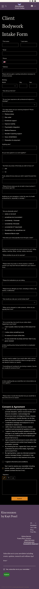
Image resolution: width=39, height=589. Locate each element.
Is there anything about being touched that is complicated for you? (18, 346)
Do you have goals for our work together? (14, 152)
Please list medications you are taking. (13, 280)
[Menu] (3, 6)
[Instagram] (30, 1)
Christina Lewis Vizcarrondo (18, 587)
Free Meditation (34, 532)
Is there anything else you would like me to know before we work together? (19, 382)
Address (5, 67)
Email (4, 50)
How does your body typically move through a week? (17, 237)
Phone (4, 58)
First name (5, 41)
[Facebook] (32, 1)
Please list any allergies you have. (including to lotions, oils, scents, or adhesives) (19, 289)
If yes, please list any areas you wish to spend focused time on (19, 176)
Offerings (31, 523)
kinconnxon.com (29, 542)
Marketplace (34, 525)
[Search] (6, 6)
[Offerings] (35, 523)
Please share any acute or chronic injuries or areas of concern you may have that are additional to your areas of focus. (18, 265)
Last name (24, 41)
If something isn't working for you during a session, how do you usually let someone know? (19, 367)
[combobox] (9, 86)
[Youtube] (35, 1)
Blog (31, 530)
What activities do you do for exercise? (13, 255)
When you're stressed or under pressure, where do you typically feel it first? (18, 308)
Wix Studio (27, 587)
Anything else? (6, 144)
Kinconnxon (19, 6)
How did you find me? (8, 91)
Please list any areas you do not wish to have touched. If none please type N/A (18, 187)
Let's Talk (33, 527)
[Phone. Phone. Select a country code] (5, 62)
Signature (5, 474)
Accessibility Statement (30, 544)
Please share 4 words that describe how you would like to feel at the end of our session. (19, 396)
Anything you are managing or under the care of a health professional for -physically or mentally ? (18, 197)
